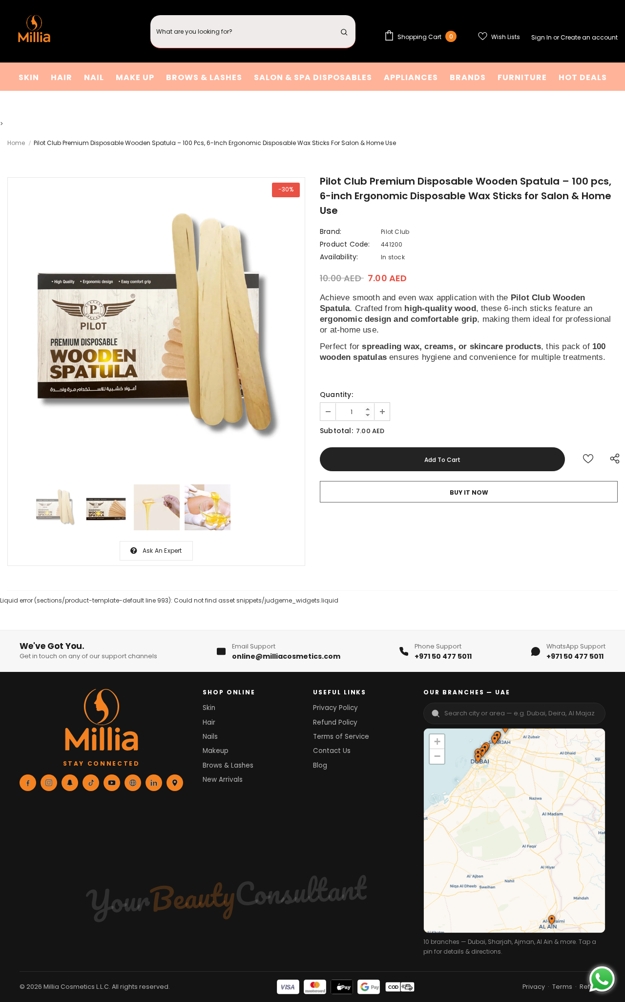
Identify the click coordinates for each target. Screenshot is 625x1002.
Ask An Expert (162, 550)
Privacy (533, 986)
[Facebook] (28, 782)
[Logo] (34, 31)
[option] (156, 326)
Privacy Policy (335, 707)
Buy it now (469, 492)
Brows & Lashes (228, 765)
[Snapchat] (70, 782)
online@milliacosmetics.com (286, 656)
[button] (494, 741)
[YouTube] (112, 782)
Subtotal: (336, 431)
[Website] (133, 782)
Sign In (542, 37)
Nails (210, 736)
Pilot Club (395, 232)
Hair (209, 722)
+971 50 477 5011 (443, 656)
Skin (209, 707)
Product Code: (345, 244)
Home (16, 143)
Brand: (330, 231)
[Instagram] (49, 782)
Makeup (216, 750)
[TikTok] (91, 782)
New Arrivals (223, 779)
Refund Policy (335, 722)
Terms (562, 986)
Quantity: (336, 394)
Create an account (589, 37)
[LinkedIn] (154, 782)
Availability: (339, 257)
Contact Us (332, 750)
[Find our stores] (175, 782)
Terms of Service (341, 736)
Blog (320, 765)
